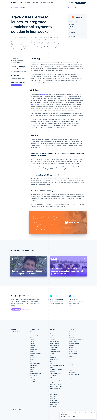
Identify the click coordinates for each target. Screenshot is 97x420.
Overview (70, 7)
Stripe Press (72, 365)
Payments (33, 367)
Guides (70, 331)
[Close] (94, 412)
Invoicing (32, 357)
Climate (32, 343)
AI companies (53, 357)
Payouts (32, 369)
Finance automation (54, 343)
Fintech (51, 361)
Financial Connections (35, 353)
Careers (71, 361)
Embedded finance (54, 341)
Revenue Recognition (35, 373)
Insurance (52, 367)
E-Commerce (53, 339)
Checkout (32, 341)
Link (31, 361)
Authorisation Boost (35, 335)
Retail (51, 377)
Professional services (55, 373)
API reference (72, 306)
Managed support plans (74, 374)
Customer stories (73, 333)
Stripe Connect (43, 94)
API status (52, 398)
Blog (70, 335)
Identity (32, 355)
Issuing (32, 359)
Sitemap (71, 349)
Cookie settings (73, 351)
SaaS (51, 355)
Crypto (32, 347)
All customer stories (80, 7)
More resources (73, 353)
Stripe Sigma (33, 375)
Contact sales (80, 2)
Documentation (53, 394)
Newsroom (71, 363)
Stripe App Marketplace (55, 384)
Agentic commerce (54, 335)
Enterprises (52, 331)
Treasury (32, 381)
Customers (14, 7)
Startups (52, 333)
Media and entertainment (56, 369)
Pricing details (53, 306)
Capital (32, 339)
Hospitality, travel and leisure (57, 365)
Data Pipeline (33, 349)
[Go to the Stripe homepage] (13, 329)
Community (71, 337)
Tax (31, 377)
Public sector (53, 375)
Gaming (51, 363)
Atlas (31, 333)
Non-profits (52, 371)
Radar (31, 371)
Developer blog (53, 406)
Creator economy (54, 359)
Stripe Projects (53, 404)
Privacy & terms (73, 341)
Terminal (32, 379)
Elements (32, 351)
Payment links (33, 365)
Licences (71, 347)
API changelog (53, 400)
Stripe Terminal (35, 104)
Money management (55, 351)
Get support (72, 372)
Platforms (52, 353)
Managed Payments (35, 363)
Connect (32, 345)
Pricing (51, 2)
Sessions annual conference (76, 339)
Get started (15, 309)
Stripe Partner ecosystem (56, 386)
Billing (31, 337)
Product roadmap (73, 359)
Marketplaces (53, 349)
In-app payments (54, 347)
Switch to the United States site (69, 416)
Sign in (71, 2)
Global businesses (54, 345)
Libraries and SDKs (54, 402)
